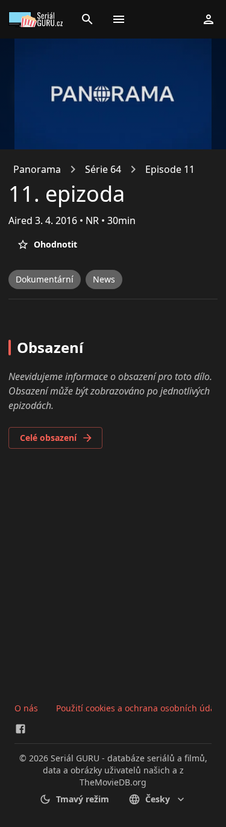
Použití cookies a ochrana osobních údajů (139, 708)
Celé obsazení (48, 437)
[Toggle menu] (118, 19)
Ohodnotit (55, 244)
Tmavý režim (82, 799)
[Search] (87, 19)
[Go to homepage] (37, 19)
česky (157, 799)
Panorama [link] (37, 169)
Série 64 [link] (103, 169)
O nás (26, 708)
